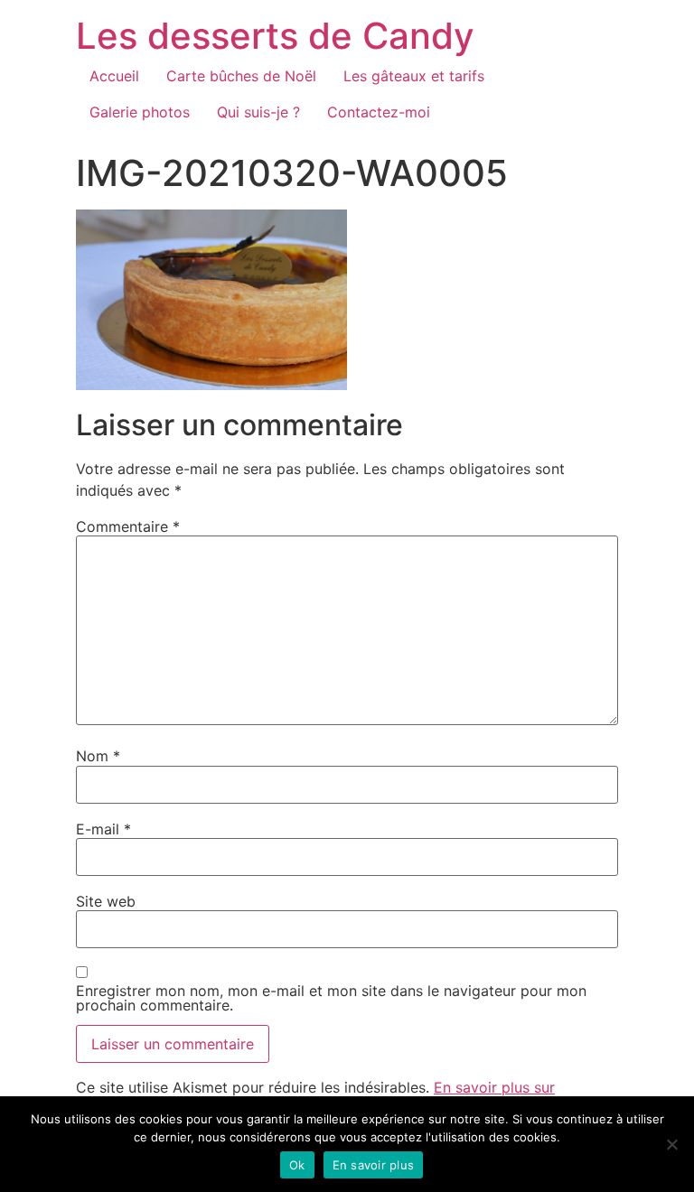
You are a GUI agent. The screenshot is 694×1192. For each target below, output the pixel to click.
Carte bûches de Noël (241, 76)
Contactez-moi (378, 112)
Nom (98, 756)
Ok (297, 1165)
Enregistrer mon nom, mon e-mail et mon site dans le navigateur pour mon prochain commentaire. (331, 997)
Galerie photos (139, 112)
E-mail (103, 829)
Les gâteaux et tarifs (413, 76)
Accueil (114, 76)
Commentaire (128, 526)
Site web (106, 901)
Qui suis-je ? (258, 112)
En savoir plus (374, 1165)
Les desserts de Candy (275, 36)
